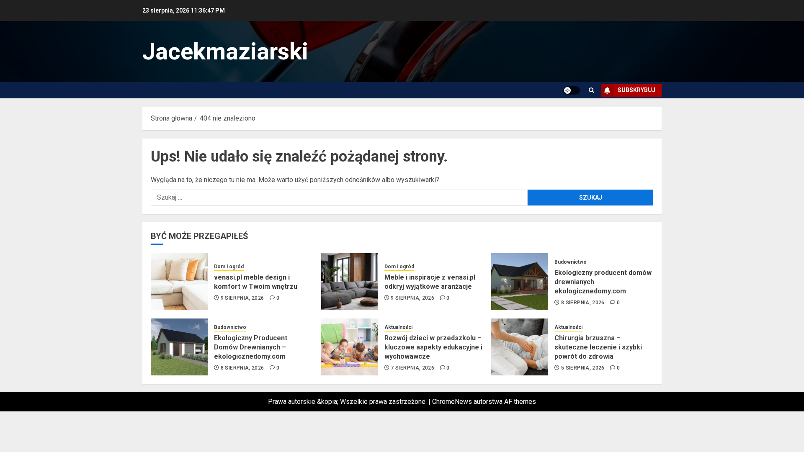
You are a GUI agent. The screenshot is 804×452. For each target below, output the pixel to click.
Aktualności (398, 327)
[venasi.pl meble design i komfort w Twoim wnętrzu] (179, 281)
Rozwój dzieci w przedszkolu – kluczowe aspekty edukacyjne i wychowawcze (433, 347)
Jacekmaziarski (225, 51)
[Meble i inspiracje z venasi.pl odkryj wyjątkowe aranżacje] (349, 281)
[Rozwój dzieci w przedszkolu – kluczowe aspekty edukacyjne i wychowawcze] (349, 346)
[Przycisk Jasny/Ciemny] (571, 90)
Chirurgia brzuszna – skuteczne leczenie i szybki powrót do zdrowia (598, 347)
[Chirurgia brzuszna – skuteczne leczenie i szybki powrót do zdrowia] (519, 346)
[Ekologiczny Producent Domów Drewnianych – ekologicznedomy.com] (179, 346)
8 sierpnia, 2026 (583, 303)
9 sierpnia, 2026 (242, 298)
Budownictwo (570, 262)
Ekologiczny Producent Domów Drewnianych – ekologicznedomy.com (250, 347)
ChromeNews (452, 402)
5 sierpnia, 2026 (583, 368)
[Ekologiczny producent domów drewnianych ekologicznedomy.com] (519, 281)
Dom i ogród (229, 267)
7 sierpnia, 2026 (412, 368)
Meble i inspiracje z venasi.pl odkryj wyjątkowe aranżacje (429, 281)
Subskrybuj (636, 90)
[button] (591, 90)
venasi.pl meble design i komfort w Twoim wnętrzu (255, 281)
